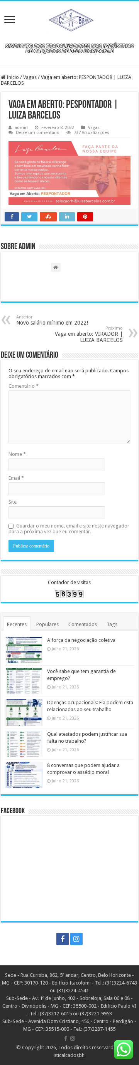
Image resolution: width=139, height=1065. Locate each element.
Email (16, 478)
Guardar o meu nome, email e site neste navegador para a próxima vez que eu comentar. (68, 528)
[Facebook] (62, 939)
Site (12, 502)
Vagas (30, 77)
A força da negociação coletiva (81, 640)
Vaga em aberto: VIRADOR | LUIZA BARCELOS (89, 334)
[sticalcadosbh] (69, 19)
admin (21, 127)
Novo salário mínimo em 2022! (52, 320)
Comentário (23, 386)
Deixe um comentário (37, 132)
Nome (17, 454)
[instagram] (76, 939)
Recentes (17, 624)
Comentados (82, 624)
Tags (112, 624)
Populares (47, 624)
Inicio (12, 77)
